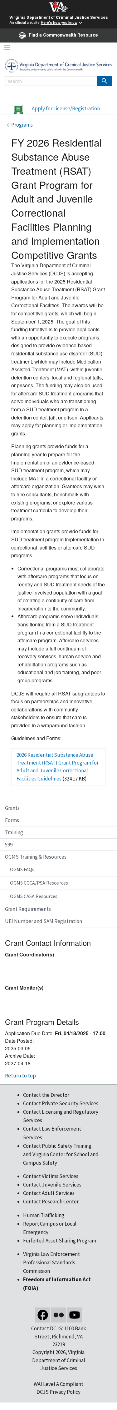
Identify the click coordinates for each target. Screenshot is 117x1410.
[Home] (58, 65)
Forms (12, 820)
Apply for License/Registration (66, 108)
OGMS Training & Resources (35, 856)
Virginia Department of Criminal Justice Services (58, 17)
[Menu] (7, 48)
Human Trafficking (43, 1215)
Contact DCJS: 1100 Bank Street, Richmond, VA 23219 (58, 1336)
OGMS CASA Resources (33, 896)
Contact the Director (46, 1094)
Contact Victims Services (50, 1176)
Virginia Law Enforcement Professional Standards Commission (51, 1262)
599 (8, 844)
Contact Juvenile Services (52, 1184)
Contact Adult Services (49, 1193)
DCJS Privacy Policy (58, 1391)
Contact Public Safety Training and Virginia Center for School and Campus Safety (61, 1154)
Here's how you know (59, 23)
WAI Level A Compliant (58, 1384)
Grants (12, 808)
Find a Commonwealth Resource (63, 35)
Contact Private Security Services (60, 1103)
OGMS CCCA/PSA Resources (39, 883)
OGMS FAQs (22, 869)
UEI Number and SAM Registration (43, 921)
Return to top (20, 1075)
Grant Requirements (28, 909)
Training (14, 832)
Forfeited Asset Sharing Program (59, 1240)
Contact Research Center (51, 1201)
